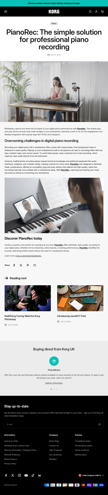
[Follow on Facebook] (6, 475)
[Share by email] (34, 265)
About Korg (54, 441)
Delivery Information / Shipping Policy (20, 450)
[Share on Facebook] (14, 265)
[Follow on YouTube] (26, 475)
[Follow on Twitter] (12, 475)
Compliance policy (83, 441)
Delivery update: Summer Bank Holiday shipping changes (54, 3)
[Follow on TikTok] (33, 475)
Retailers (53, 459)
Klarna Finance (10, 459)
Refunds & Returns (12, 455)
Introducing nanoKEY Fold (71, 316)
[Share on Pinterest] (27, 265)
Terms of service (82, 450)
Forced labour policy (83, 445)
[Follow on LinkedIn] (39, 475)
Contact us (53, 445)
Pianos (54, 23)
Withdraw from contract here (16, 445)
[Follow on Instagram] (19, 475)
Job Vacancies (55, 455)
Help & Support (55, 450)
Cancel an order (11, 441)
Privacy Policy (10, 463)
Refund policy (81, 455)
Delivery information (54, 383)
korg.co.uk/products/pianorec (28, 256)
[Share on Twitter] (21, 265)
